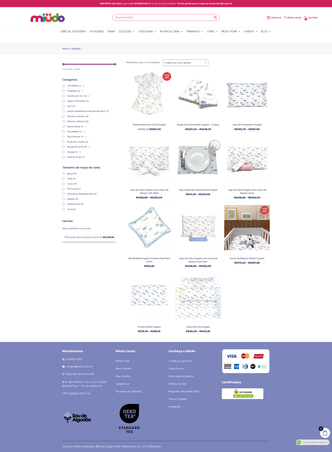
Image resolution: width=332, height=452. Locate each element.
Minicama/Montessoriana (82, 194)
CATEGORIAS (145, 31)
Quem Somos (176, 368)
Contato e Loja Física (180, 361)
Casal (71, 178)
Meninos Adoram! (78, 121)
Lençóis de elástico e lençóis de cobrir (88, 111)
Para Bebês (74, 131)
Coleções (73, 91)
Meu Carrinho (123, 376)
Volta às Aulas (75, 157)
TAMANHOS (193, 31)
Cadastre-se (122, 383)
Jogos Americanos (78, 101)
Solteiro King (75, 204)
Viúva (71, 209)
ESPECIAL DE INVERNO (73, 31)
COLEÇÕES (124, 31)
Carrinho (313, 17)
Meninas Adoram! (78, 116)
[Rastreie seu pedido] (268, 17)
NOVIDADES (97, 31)
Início (65, 48)
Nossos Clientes (178, 399)
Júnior (72, 183)
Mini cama (74, 189)
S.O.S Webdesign (151, 446)
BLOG (264, 31)
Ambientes (175, 406)
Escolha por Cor (77, 96)
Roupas (72, 152)
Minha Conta (122, 361)
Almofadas (74, 85)
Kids (71, 106)
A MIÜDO (249, 31)
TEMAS (111, 31)
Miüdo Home (75, 126)
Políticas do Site (177, 383)
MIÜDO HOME (229, 31)
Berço (72, 173)
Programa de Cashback (129, 391)
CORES (210, 31)
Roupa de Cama (77, 146)
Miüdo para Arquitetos (181, 376)
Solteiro (72, 199)
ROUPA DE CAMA (169, 31)
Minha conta (294, 17)
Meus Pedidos (123, 368)
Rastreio (276, 17)
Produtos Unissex (77, 141)
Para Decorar (75, 136)
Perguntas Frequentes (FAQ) (184, 391)
